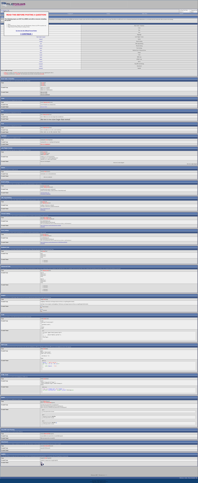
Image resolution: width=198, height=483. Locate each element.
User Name (181, 10)
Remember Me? (194, 10)
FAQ (8, 10)
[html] (41, 59)
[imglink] (41, 68)
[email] (40, 41)
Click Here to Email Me (46, 194)
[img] (41, 52)
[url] (41, 43)
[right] (40, 36)
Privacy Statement (191, 477)
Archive (185, 477)
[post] (41, 48)
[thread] (40, 45)
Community (70, 13)
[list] (41, 50)
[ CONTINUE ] (26, 34)
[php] (41, 57)
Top (196, 477)
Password (181, 11)
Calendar (108, 13)
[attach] (40, 66)
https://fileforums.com (45, 208)
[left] (38, 36)
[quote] (40, 61)
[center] (43, 36)
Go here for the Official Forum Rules (26, 30)
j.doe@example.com (45, 192)
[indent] (41, 39)
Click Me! (43, 226)
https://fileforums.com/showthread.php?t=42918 (51, 225)
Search (181, 13)
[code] (41, 54)
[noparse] (41, 63)
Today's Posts (144, 13)
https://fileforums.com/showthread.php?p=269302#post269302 (54, 242)
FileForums (5, 10)
